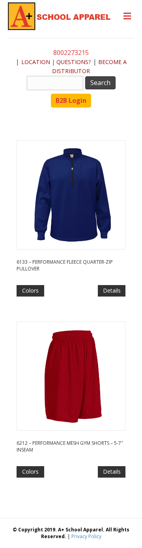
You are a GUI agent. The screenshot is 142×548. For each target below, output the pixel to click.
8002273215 (71, 52)
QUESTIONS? (73, 62)
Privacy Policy (86, 536)
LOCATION (35, 62)
